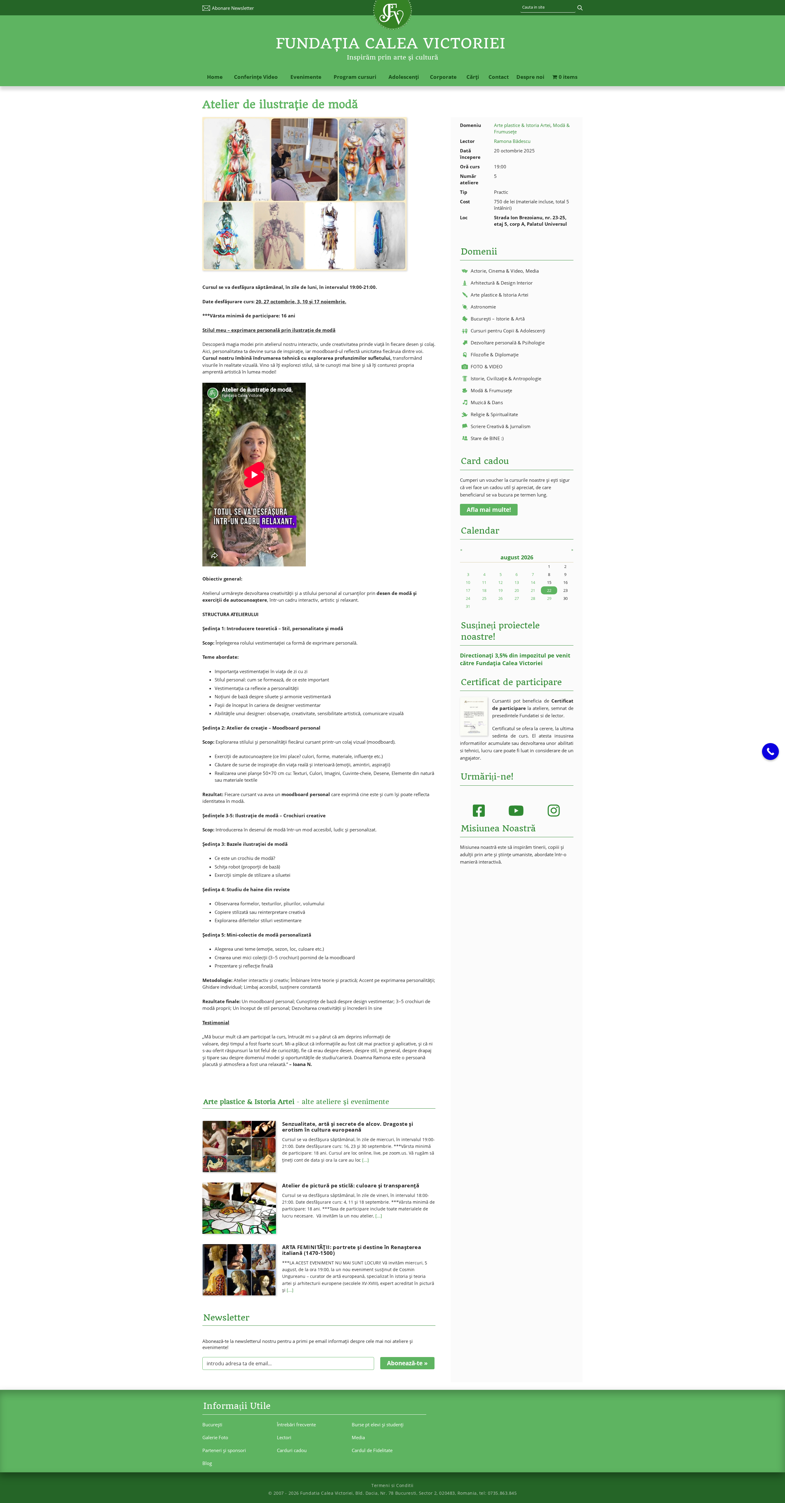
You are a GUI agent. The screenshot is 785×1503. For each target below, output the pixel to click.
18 (484, 590)
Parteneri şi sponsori (224, 1450)
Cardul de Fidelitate (372, 1450)
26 (500, 598)
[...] (365, 1160)
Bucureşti (212, 1424)
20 (517, 590)
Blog (207, 1463)
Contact (498, 76)
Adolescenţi (404, 76)
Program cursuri (355, 76)
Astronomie (483, 307)
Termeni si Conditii (392, 1485)
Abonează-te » (407, 1363)
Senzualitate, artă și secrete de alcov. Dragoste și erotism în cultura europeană (347, 1126)
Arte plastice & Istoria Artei (522, 125)
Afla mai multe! (489, 510)
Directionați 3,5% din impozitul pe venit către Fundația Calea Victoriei (515, 659)
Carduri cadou (292, 1450)
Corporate (443, 76)
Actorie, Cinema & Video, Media (505, 271)
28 (533, 598)
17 (468, 590)
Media (358, 1437)
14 (533, 582)
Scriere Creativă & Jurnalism (500, 426)
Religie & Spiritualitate (494, 414)
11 (484, 582)
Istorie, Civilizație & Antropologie (506, 378)
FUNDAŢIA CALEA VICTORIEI (391, 43)
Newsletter (233, 8)
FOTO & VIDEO (487, 366)
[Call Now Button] (770, 751)
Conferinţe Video (256, 76)
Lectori (284, 1437)
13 (517, 582)
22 (549, 590)
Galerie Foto (215, 1437)
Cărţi (472, 76)
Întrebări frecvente (296, 1424)
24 (468, 598)
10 (468, 582)
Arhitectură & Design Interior (502, 283)
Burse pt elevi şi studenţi (378, 1424)
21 (533, 590)
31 (468, 606)
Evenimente (305, 76)
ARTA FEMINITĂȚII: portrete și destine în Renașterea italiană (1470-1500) (351, 1250)
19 (500, 590)
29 (549, 598)
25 (484, 598)
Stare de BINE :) (487, 438)
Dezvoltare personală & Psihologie (508, 342)
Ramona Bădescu (512, 141)
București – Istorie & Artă (498, 319)
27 (517, 598)
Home (215, 76)
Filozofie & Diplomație (495, 354)
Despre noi (530, 76)
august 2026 (516, 557)
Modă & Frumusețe (491, 390)
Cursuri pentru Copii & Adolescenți (508, 331)
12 (500, 582)
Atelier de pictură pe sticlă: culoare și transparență (350, 1185)
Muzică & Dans (487, 402)
